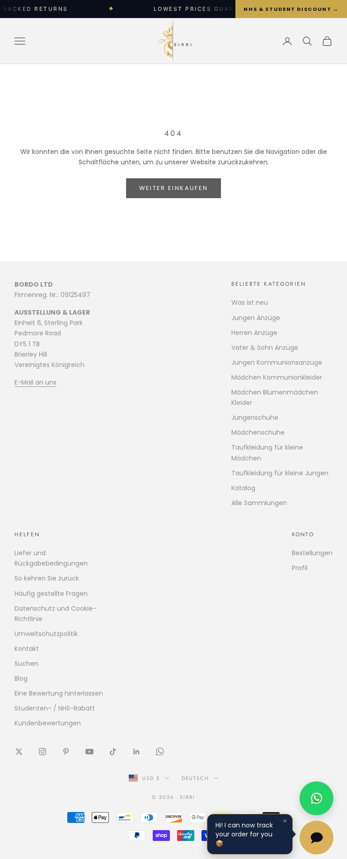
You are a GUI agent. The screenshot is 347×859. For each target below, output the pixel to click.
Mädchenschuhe (258, 432)
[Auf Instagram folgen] (42, 751)
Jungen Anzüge (255, 317)
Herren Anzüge (254, 332)
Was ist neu (249, 302)
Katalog (243, 487)
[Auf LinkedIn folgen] (136, 751)
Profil (299, 567)
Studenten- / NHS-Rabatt (54, 708)
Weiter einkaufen (173, 188)
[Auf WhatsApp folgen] (159, 751)
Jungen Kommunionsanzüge (276, 362)
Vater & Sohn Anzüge (264, 347)
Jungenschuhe (254, 417)
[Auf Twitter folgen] (18, 751)
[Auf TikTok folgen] (112, 751)
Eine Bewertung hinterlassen (58, 693)
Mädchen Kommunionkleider (276, 377)
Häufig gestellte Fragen (51, 593)
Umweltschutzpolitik (46, 633)
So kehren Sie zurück (46, 578)
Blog (21, 678)
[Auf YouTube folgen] (89, 751)
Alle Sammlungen (259, 502)
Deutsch (195, 778)
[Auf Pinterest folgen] (65, 751)
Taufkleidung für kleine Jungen (279, 473)
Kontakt (26, 648)
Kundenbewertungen (47, 723)
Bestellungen (312, 552)
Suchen (26, 663)
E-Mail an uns (35, 382)
